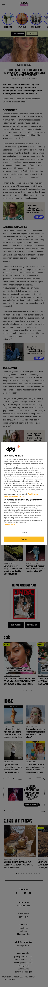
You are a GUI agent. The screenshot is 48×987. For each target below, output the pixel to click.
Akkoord (24, 539)
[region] (24, 493)
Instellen (24, 532)
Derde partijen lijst (9, 524)
